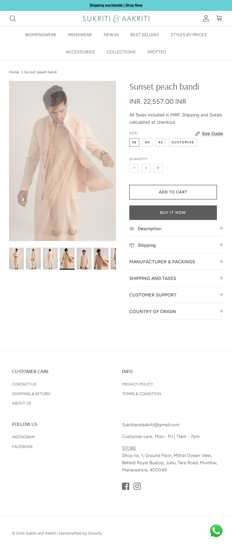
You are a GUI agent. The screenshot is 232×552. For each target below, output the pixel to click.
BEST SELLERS (144, 34)
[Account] (205, 18)
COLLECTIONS (121, 52)
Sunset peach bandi (40, 72)
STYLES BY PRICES (189, 34)
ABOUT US (21, 403)
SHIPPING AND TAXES (152, 278)
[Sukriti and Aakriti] (116, 18)
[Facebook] (125, 486)
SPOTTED (156, 52)
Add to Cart (173, 192)
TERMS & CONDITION (141, 394)
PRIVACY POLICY (137, 384)
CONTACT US (24, 384)
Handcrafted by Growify (80, 533)
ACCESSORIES (80, 52)
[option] (62, 161)
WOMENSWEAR (40, 34)
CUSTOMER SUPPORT (153, 295)
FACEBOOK (22, 446)
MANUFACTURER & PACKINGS (162, 262)
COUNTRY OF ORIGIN (152, 311)
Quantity (138, 159)
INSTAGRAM (23, 437)
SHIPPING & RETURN (31, 394)
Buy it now (173, 212)
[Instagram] (137, 486)
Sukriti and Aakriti (41, 533)
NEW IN (111, 34)
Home (14, 72)
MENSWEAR (80, 34)
